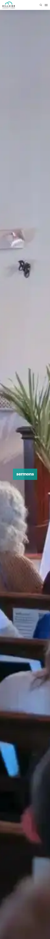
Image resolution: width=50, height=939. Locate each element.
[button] (46, 5)
